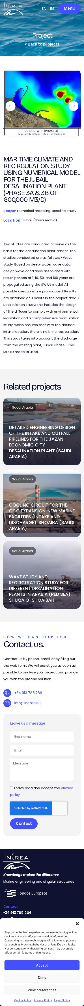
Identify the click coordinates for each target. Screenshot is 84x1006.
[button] (77, 923)
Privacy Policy (43, 1000)
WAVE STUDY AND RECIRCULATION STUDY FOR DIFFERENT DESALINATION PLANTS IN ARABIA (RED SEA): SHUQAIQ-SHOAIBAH (40, 588)
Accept (42, 965)
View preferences (42, 990)
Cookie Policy (23, 1000)
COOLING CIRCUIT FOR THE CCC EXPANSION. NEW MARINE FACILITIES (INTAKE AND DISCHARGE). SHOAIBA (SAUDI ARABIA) (42, 516)
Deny (42, 978)
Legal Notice (62, 1000)
